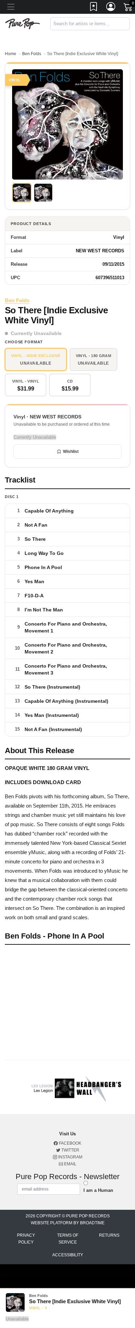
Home (10, 53)
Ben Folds (31, 53)
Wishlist (71, 451)
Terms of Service (67, 1239)
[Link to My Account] (111, 8)
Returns (109, 1235)
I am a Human (98, 1190)
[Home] (22, 23)
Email (69, 1164)
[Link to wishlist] (94, 8)
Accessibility (67, 1255)
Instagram (69, 1157)
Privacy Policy (26, 1239)
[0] (128, 8)
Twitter (69, 1150)
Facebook (69, 1143)
